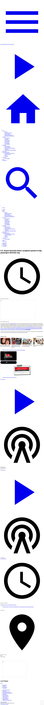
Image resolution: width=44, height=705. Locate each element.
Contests (4, 157)
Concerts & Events (6, 152)
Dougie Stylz (7, 142)
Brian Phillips (7, 139)
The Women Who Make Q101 (9, 135)
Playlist (6, 131)
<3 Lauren (6, 138)
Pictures (6, 156)
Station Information (8, 132)
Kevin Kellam (7, 143)
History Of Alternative (8, 134)
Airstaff (4, 136)
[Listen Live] (22, 401)
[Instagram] (5, 244)
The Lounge (5, 151)
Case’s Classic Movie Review (10, 148)
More (1, 683)
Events (6, 155)
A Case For (7, 149)
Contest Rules (7, 158)
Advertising (5, 160)
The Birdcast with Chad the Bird (10, 150)
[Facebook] (5, 242)
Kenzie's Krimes (8, 147)
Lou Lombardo (7, 144)
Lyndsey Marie (7, 141)
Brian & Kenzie (7, 137)
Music (4, 130)
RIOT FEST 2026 (8, 154)
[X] (4, 243)
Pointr (31, 326)
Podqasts (4, 145)
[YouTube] (4, 246)
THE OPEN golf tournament (10, 153)
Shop (3, 159)
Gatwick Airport (13, 323)
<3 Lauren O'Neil (3, 558)
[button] (5, 343)
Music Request (7, 133)
